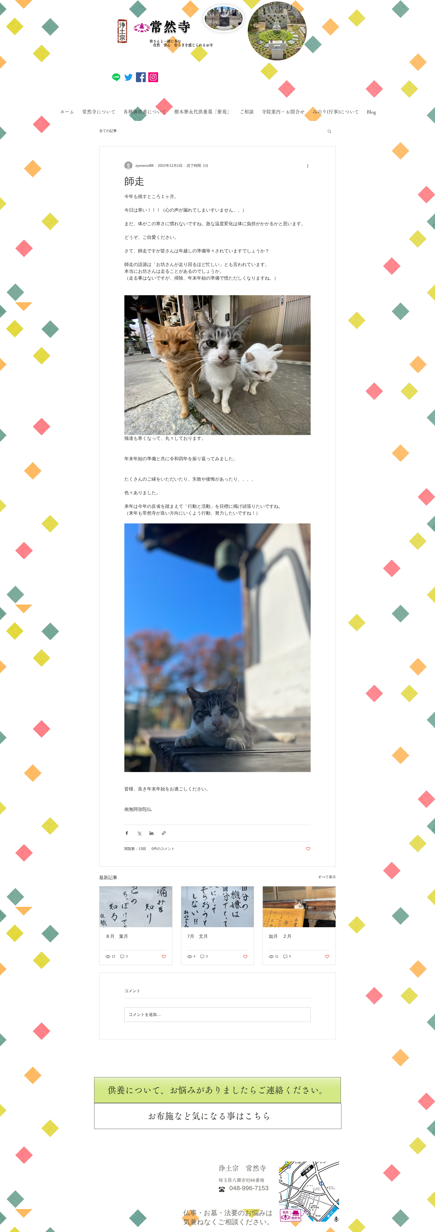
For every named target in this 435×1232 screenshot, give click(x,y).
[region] (277, 31)
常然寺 (171, 26)
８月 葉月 (116, 936)
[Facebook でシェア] (126, 833)
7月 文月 (197, 936)
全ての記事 (108, 131)
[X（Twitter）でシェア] (139, 833)
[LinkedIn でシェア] (151, 833)
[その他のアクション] (308, 165)
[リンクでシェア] (163, 833)
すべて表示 (327, 877)
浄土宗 (122, 32)
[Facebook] (141, 77)
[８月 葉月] (135, 906)
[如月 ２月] (299, 906)
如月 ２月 (280, 936)
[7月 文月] (217, 906)
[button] (329, 131)
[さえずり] (128, 77)
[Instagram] (153, 77)
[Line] (116, 77)
